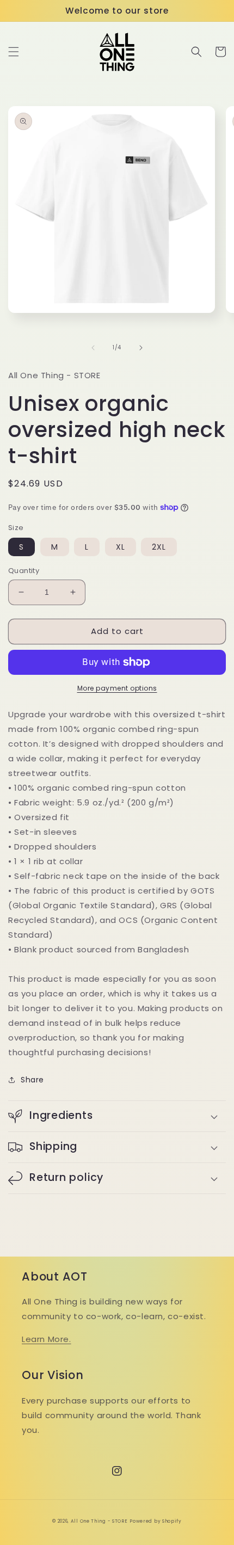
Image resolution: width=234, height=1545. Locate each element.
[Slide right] (141, 348)
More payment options (117, 688)
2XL (159, 546)
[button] (14, 52)
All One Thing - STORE (99, 1521)
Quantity (23, 570)
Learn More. (46, 1339)
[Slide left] (93, 348)
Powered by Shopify (156, 1521)
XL (120, 546)
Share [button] (32, 1079)
